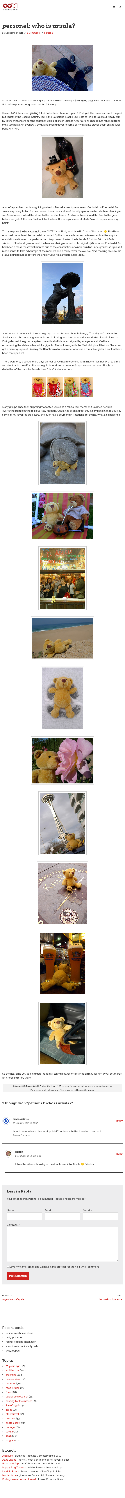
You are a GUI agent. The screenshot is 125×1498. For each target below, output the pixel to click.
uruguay (10, 1440)
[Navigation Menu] (113, 6)
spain (9, 1435)
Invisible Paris (10, 1471)
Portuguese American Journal (19, 1479)
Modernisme (9, 1475)
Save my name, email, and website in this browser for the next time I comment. (54, 1266)
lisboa (9, 1409)
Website (87, 1210)
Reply (119, 1121)
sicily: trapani (13, 1350)
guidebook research (17, 1396)
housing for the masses (19, 1401)
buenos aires (13, 1379)
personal (48, 32)
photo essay (13, 1422)
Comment (13, 1225)
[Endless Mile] (10, 6)
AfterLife (7, 1455)
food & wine (13, 1387)
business (11, 1383)
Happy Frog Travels (13, 1467)
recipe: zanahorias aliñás (19, 1333)
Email (48, 1210)
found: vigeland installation (21, 1341)
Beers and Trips (11, 1463)
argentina (11, 1374)
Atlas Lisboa (9, 1459)
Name (11, 1210)
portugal (10, 1427)
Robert (19, 1151)
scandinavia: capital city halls (22, 1346)
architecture (12, 1370)
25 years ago (13, 1366)
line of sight (12, 1405)
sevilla (9, 1431)
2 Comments (33, 32)
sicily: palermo (14, 1337)
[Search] (120, 6)
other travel (12, 1414)
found (9, 1392)
